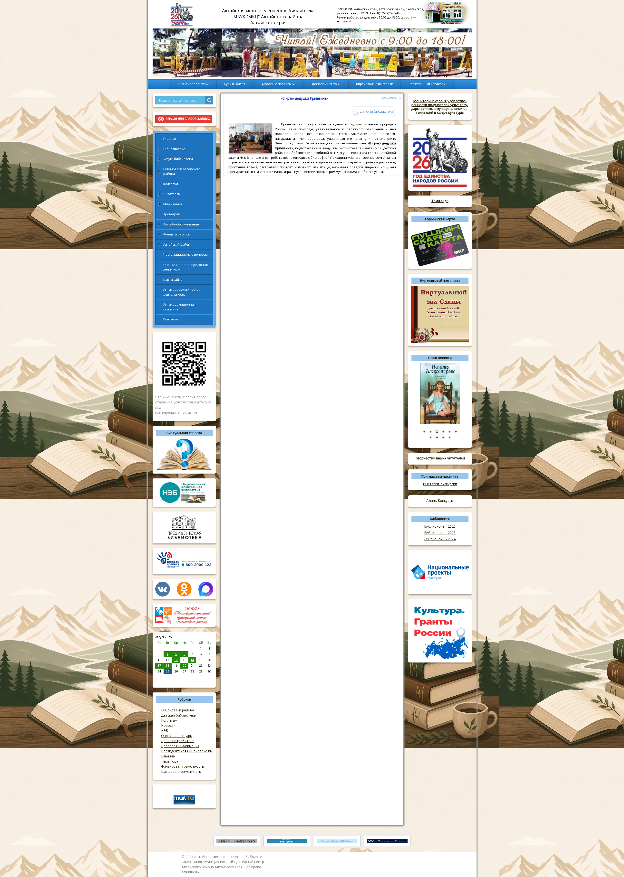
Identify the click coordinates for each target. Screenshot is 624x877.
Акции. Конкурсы (440, 500)
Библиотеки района (177, 710)
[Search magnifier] (209, 100)
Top (612, 865)
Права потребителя (177, 740)
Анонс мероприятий (193, 84)
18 (167, 665)
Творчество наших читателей (440, 458)
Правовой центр (324, 84)
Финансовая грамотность (182, 766)
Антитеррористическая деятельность (181, 292)
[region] (312, 52)
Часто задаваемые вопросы (185, 254)
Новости (168, 725)
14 (192, 660)
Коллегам (170, 184)
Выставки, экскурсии (440, 484)
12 (176, 660)
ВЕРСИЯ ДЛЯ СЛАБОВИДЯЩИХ (187, 119)
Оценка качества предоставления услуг (186, 267)
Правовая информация (180, 746)
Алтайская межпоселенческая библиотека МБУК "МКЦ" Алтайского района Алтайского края (269, 16)
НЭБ (164, 730)
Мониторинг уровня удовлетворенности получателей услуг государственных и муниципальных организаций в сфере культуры (440, 106)
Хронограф (171, 214)
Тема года (169, 761)
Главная (169, 138)
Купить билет (234, 84)
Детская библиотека (178, 715)
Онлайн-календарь (176, 735)
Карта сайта (173, 279)
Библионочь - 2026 (440, 526)
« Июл (159, 682)
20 (184, 665)
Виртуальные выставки (374, 84)
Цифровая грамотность (181, 771)
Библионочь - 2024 (440, 539)
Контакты (171, 319)
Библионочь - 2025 (440, 532)
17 (159, 665)
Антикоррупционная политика (179, 306)
